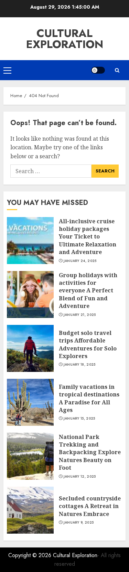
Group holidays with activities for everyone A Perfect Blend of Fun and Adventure (88, 290)
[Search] (117, 70)
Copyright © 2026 (30, 555)
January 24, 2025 (80, 261)
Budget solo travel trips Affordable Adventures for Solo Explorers (88, 344)
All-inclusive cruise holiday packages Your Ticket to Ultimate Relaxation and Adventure (87, 236)
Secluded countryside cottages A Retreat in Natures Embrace (90, 506)
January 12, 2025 (80, 476)
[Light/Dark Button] (98, 70)
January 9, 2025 (79, 522)
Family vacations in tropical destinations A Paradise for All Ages (89, 398)
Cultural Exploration (64, 38)
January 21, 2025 (80, 314)
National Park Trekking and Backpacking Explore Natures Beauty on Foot (90, 452)
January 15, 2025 (79, 418)
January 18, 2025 (80, 364)
